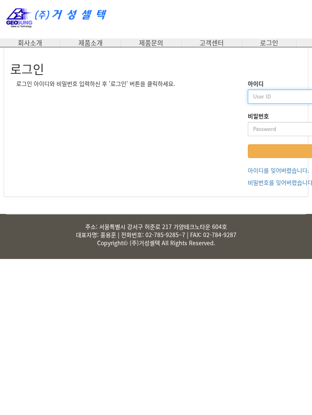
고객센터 (211, 43)
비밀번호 (258, 116)
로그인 (269, 43)
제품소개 (90, 43)
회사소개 (30, 43)
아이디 (256, 83)
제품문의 (151, 43)
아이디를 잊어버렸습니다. (278, 170)
